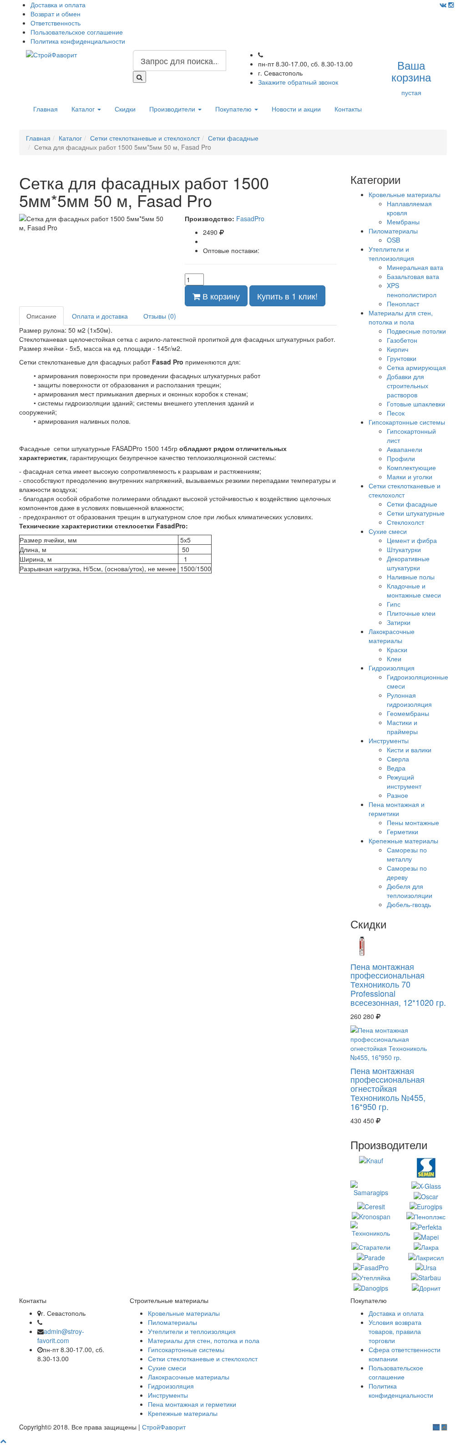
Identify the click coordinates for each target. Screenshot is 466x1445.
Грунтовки (401, 358)
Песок (396, 412)
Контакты (348, 108)
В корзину (220, 296)
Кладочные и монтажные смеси (414, 590)
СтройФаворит (164, 1426)
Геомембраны (408, 713)
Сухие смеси (388, 531)
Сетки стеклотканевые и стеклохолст (203, 1358)
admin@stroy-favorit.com (60, 1336)
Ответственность (55, 22)
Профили (401, 458)
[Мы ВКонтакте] (443, 4)
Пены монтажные (413, 822)
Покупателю (234, 108)
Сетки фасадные (412, 503)
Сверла (398, 758)
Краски (397, 649)
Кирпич (397, 349)
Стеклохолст (405, 522)
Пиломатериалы (393, 230)
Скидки (125, 108)
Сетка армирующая (416, 367)
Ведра (396, 767)
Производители (173, 108)
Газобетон (402, 340)
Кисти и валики (409, 749)
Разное (397, 795)
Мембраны (403, 221)
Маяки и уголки (409, 476)
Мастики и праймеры (402, 727)
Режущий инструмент (404, 781)
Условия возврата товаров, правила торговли (395, 1331)
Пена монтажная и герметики (397, 809)
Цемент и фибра (412, 540)
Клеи (394, 658)
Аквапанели (404, 449)
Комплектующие (411, 467)
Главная (45, 108)
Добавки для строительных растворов (407, 385)
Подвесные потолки (416, 330)
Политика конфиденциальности (77, 41)
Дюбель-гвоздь (409, 904)
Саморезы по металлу (407, 854)
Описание (41, 315)
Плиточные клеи (411, 613)
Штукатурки (404, 549)
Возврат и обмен (55, 13)
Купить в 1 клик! (287, 296)
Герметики (402, 831)
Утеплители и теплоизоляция (391, 253)
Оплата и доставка (100, 315)
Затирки (398, 622)
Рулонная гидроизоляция (409, 699)
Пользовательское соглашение (76, 31)
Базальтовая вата (413, 276)
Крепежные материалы (403, 840)
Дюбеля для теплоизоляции (409, 891)
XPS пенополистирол (411, 290)
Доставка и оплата (58, 4)
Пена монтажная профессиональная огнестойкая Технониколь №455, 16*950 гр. (387, 1088)
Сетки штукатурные (416, 512)
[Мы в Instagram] (451, 4)
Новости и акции (296, 108)
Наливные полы (411, 576)
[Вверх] (3, 1440)
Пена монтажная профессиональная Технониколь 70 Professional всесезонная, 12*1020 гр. (398, 984)
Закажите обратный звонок (298, 81)
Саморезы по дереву (407, 872)
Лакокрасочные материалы (392, 636)
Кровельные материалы (405, 194)
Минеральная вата (415, 267)
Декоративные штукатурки (408, 563)
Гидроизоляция (392, 667)
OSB (393, 239)
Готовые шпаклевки (416, 403)
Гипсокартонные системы (407, 421)
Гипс (393, 603)
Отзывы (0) (159, 315)
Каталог (83, 108)
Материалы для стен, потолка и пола (401, 317)
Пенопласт (403, 303)
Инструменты (389, 740)
